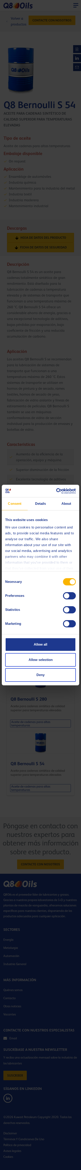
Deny (40, 675)
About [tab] (66, 503)
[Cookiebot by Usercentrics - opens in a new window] (57, 491)
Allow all (40, 644)
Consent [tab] (14, 503)
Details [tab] (40, 503)
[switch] (69, 595)
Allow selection (41, 660)
